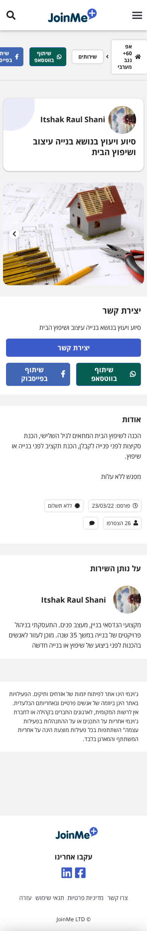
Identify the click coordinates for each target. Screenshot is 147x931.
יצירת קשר (74, 347)
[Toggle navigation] (135, 15)
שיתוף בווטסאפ (44, 57)
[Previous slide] (132, 234)
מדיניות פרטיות (85, 898)
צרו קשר (117, 898)
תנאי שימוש (49, 898)
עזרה (25, 898)
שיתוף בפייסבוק (34, 374)
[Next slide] (14, 234)
